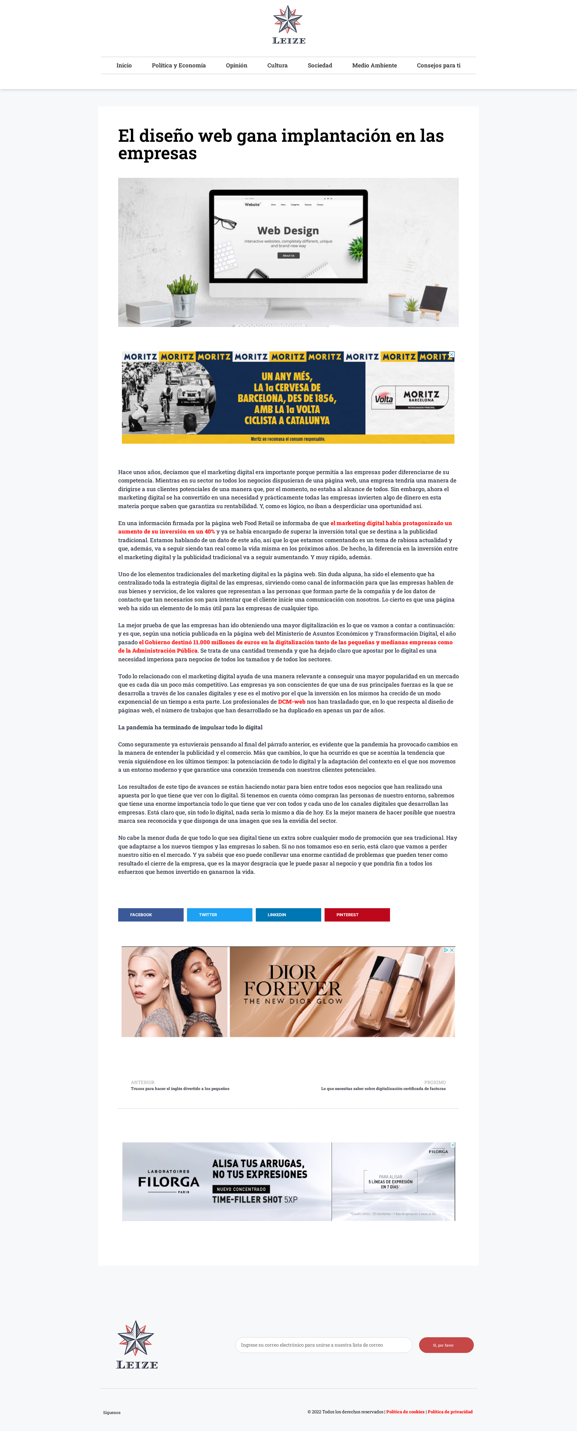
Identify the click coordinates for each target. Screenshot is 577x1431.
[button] (151, 915)
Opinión (236, 65)
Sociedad (320, 65)
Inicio (124, 65)
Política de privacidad (451, 1412)
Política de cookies (405, 1412)
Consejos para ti (438, 65)
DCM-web (292, 701)
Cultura (277, 65)
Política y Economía (179, 65)
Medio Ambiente (374, 65)
